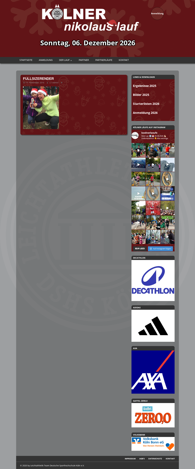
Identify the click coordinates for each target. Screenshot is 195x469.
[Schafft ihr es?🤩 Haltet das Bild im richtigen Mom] (138, 193)
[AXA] (153, 392)
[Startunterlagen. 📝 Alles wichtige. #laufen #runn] (153, 179)
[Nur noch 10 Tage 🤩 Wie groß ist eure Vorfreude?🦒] (167, 179)
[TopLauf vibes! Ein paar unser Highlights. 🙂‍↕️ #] (167, 150)
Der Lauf (64, 60)
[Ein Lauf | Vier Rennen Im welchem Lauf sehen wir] (138, 179)
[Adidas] (153, 326)
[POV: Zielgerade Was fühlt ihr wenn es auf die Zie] (138, 222)
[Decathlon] (153, 280)
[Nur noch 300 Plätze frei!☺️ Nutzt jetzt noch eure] (138, 208)
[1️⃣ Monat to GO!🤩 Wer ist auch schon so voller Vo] (138, 150)
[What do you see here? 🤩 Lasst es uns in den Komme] (153, 193)
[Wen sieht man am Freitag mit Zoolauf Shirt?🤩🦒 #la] (167, 165)
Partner (84, 60)
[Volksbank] (153, 449)
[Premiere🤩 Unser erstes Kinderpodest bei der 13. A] (153, 237)
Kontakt (124, 60)
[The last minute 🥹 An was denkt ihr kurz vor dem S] (167, 208)
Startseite (25, 60)
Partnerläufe (103, 60)
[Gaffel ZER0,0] (153, 426)
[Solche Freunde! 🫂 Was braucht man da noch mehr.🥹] (167, 237)
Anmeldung (46, 60)
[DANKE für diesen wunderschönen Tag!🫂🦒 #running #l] (138, 165)
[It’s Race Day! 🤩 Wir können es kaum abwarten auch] (153, 165)
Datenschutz (155, 458)
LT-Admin (54, 82)
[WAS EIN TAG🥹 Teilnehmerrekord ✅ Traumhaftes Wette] (138, 237)
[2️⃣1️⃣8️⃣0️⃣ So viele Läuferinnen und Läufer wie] (167, 222)
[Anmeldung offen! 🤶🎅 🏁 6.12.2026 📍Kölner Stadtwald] (153, 208)
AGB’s (142, 458)
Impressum (130, 458)
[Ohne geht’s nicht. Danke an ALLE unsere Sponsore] (153, 222)
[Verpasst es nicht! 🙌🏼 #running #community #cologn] (167, 193)
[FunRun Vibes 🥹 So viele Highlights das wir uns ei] (153, 150)
